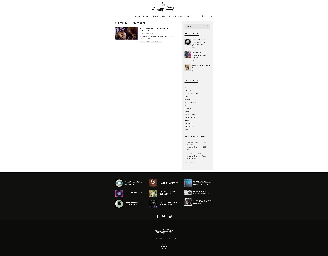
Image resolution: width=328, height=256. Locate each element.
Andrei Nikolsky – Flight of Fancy (132, 203)
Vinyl (186, 129)
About (145, 16)
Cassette (187, 90)
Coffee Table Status (191, 93)
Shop (180, 16)
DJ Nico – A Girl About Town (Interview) (168, 203)
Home (137, 16)
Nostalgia (187, 108)
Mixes (165, 16)
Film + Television (145, 41)
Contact (188, 16)
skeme (142, 33)
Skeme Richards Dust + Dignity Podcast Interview (168, 193)
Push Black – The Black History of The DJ (168, 182)
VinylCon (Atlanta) (194, 153)
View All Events (189, 163)
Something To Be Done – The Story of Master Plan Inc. (202, 201)
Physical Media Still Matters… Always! (202, 192)
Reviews (187, 111)
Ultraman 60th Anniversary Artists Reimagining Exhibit (202, 183)
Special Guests (189, 117)
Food (186, 105)
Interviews (155, 16)
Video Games (189, 126)
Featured (187, 99)
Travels (186, 120)
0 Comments (154, 41)
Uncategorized (189, 123)
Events (172, 16)
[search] (207, 26)
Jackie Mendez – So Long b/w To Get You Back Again (133, 183)
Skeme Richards (190, 114)
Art (185, 87)
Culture (186, 96)
